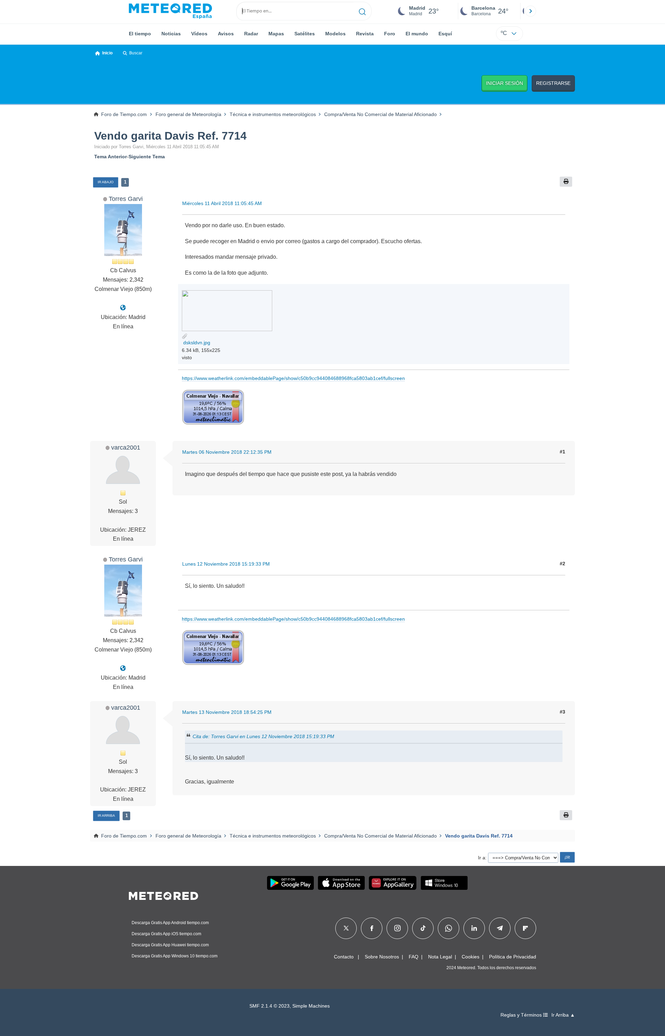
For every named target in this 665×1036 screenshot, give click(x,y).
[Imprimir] (566, 182)
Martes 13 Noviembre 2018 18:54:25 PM (227, 712)
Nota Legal (440, 956)
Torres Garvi (126, 198)
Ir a (481, 857)
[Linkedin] (474, 928)
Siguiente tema (146, 156)
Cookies (470, 956)
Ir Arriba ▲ (563, 1015)
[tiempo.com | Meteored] (163, 894)
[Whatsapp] (448, 928)
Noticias (171, 33)
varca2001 (125, 447)
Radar (251, 33)
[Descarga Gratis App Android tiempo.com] (290, 883)
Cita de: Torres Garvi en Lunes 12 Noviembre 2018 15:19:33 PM (263, 736)
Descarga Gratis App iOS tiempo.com (166, 933)
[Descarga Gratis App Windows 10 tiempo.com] (444, 883)
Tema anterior (110, 156)
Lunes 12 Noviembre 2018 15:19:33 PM (226, 564)
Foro (389, 33)
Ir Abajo (106, 182)
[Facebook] (371, 928)
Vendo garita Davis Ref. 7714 (170, 136)
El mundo (417, 33)
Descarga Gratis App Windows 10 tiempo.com (175, 956)
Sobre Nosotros (382, 956)
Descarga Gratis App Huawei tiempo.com (170, 944)
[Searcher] (362, 11)
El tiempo (140, 33)
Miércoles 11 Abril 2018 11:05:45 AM (222, 203)
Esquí (445, 33)
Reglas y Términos (521, 1015)
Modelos (335, 33)
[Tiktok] (423, 928)
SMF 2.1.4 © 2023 (269, 1006)
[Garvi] (123, 308)
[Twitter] (346, 928)
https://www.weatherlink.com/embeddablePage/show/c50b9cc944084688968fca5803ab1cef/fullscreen (293, 378)
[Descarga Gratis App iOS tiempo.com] (341, 883)
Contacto (344, 956)
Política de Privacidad (512, 956)
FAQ (413, 956)
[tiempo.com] (170, 11)
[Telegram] (500, 928)
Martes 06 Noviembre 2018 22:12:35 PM (227, 452)
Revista (365, 33)
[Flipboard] (525, 928)
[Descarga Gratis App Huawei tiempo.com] (393, 883)
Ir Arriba (106, 815)
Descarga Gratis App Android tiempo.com (170, 922)
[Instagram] (397, 928)
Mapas (276, 33)
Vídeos (199, 33)
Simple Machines (311, 1006)
